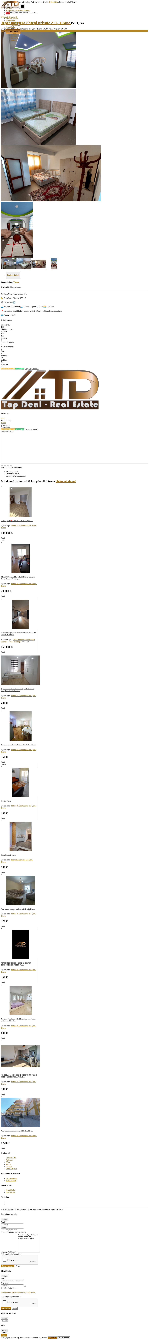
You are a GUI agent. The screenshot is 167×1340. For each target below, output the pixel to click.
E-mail (4, 1227)
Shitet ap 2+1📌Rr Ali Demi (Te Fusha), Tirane (17, 521)
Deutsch (14, 38)
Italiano (14, 40)
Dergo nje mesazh (32, 369)
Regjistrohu (15, 25)
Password (4, 1283)
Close (4, 1335)
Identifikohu (15, 23)
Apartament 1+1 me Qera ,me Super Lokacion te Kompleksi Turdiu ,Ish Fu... (17, 690)
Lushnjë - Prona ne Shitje (11, 642)
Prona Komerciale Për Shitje (24, 640)
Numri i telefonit (7, 1232)
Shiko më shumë (66, 481)
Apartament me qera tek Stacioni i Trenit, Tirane (18, 909)
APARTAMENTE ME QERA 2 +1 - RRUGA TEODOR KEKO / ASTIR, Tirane (16, 964)
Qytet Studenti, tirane (8, 855)
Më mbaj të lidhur (10, 1288)
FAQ (8, 1162)
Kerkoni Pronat (12, 18)
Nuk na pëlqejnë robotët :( (11, 1254)
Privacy (9, 1166)
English (14, 36)
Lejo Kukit (52, 1338)
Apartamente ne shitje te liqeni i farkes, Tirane (17, 1131)
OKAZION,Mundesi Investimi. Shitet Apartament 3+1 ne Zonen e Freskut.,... (18, 578)
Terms (8, 1164)
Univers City (11, 1158)
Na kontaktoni (11, 1178)
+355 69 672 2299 (8, 369)
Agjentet (9, 1160)
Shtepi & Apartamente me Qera (23, 696)
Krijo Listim (13, 32)
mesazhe (9, 1252)
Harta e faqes (11, 1181)
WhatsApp (19, 369)
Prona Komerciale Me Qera (22, 860)
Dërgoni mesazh (7, 1266)
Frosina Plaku (6, 801)
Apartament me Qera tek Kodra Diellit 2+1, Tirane (18, 745)
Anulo (18, 1266)
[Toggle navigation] (22, 6)
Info (2, 418)
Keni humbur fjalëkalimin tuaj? (13, 1292)
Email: (3, 1278)
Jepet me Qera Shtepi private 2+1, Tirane (36, 23)
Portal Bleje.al (11, 1169)
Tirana (16, 282)
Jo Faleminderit (63, 1338)
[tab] (13, 275)
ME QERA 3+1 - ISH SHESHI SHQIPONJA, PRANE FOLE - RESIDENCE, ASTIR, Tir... (19, 1076)
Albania (14, 34)
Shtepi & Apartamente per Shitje (24, 525)
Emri (3, 1222)
